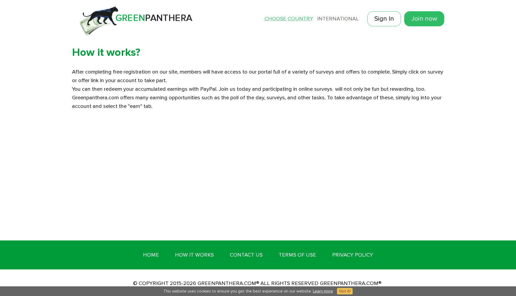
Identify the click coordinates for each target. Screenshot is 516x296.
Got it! (344, 291)
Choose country (288, 18)
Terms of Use (297, 255)
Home (151, 255)
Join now (424, 19)
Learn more (323, 291)
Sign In (384, 19)
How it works (194, 255)
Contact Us (246, 255)
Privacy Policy (352, 255)
